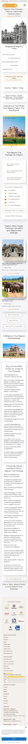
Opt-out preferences (11, 742)
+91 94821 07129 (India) (13, 1)
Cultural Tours (7, 646)
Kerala (5, 642)
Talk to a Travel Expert (9, 663)
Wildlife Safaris (7, 644)
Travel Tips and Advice (9, 661)
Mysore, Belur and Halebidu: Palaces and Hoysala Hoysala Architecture (12, 264)
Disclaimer (6, 666)
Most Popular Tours (8, 653)
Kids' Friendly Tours (8, 651)
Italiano (5, 689)
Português (6, 700)
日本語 (5, 698)
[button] (26, 727)
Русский (5, 703)
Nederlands (6, 694)
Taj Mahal (6, 637)
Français (6, 687)
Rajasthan (6, 639)
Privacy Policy (17, 742)
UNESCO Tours (7, 648)
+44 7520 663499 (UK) (22, 1)
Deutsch (5, 691)
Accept (14, 739)
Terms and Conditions (8, 670)
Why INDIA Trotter (8, 659)
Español (5, 696)
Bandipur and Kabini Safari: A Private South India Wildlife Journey (13, 300)
